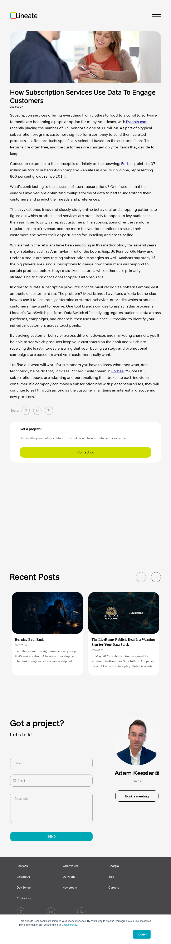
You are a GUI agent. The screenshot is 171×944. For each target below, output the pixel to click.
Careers (113, 888)
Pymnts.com (136, 121)
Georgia (113, 866)
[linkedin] (37, 411)
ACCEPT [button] (142, 934)
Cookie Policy (69, 924)
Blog (111, 877)
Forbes (127, 163)
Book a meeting (137, 796)
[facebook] (25, 411)
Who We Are (71, 866)
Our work (69, 877)
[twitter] (49, 411)
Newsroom (70, 888)
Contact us (85, 452)
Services (22, 866)
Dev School (24, 888)
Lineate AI (23, 877)
